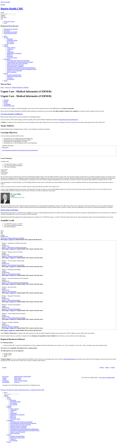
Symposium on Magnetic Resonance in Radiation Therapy (21, 69)
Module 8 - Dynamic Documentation (11, 304)
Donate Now (53, 367)
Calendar (6, 44)
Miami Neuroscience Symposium (15, 65)
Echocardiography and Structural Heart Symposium (20, 62)
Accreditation (7, 104)
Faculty (6, 103)
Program (6, 101)
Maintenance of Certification (14, 53)
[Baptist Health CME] (4, 367)
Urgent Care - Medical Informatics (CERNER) (17, 87)
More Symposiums (11, 72)
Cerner (8, 50)
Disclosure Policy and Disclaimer (22, 376)
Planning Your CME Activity (14, 76)
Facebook (15, 29)
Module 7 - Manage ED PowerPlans (11, 296)
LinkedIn (14, 32)
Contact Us (10, 77)
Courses (6, 46)
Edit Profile (10, 39)
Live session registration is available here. (12, 114)
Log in (5, 23)
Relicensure (10, 56)
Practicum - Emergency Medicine (10, 322)
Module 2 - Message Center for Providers (12, 252)
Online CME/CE (11, 47)
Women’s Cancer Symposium (14, 70)
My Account (5, 376)
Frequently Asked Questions (14, 75)
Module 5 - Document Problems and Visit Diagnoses (15, 278)
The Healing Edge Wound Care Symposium (18, 60)
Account (6, 37)
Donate (5, 80)
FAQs (15, 380)
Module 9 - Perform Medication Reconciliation (13, 313)
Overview (6, 100)
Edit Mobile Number (12, 40)
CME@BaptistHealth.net (69, 359)
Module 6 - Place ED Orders (9, 287)
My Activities (10, 42)
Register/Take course (9, 105)
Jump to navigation (5, 2)
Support (6, 73)
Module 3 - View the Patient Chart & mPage (13, 260)
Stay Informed (10, 79)
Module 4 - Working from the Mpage (11, 269)
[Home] (3, 4)
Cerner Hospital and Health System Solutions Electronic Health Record (20, 150)
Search (2, 12)
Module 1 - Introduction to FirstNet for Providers (14, 243)
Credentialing (10, 52)
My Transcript (10, 43)
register (11, 239)
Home (5, 36)
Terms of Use (17, 379)
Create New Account (9, 21)
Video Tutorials (23, 380)
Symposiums (7, 59)
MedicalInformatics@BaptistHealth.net (68, 119)
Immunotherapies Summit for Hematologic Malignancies (21, 67)
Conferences (10, 49)
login (5, 239)
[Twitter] (107, 367)
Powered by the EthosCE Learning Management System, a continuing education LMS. (22, 390)
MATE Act (10, 54)
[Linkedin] (112, 367)
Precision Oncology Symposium (15, 66)
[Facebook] (101, 367)
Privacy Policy (17, 378)
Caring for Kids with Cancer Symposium (17, 63)
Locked (2, 235)
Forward (14, 33)
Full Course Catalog (12, 57)
